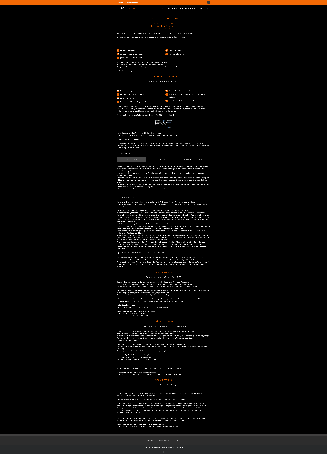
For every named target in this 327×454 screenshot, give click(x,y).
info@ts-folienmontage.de (131, 2)
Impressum (150, 440)
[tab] (131, 159)
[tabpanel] (163, 178)
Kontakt (178, 440)
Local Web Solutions (179, 447)
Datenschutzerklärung (164, 440)
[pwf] (163, 119)
